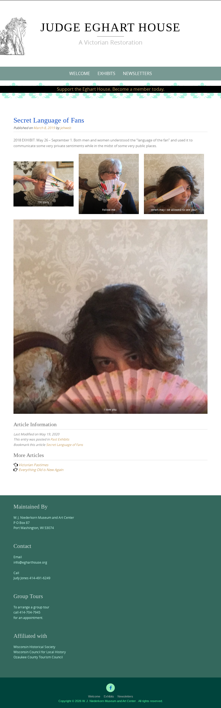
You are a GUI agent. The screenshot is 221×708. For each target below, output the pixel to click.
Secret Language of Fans (64, 444)
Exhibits (106, 73)
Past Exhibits (59, 439)
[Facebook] (110, 687)
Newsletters (137, 73)
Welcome (79, 73)
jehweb (65, 128)
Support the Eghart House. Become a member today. (110, 89)
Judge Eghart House (110, 27)
